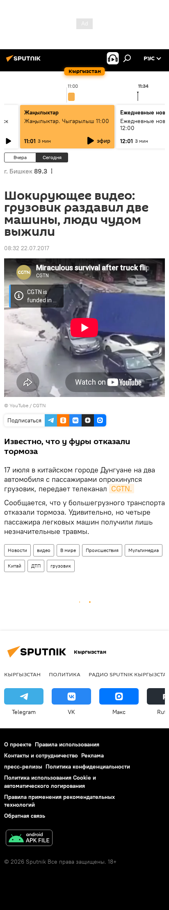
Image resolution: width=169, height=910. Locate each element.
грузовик (60, 566)
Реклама (92, 755)
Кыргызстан (22, 674)
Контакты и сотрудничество (41, 755)
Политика (64, 674)
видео (43, 550)
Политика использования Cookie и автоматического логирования (50, 781)
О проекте (18, 744)
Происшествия (102, 550)
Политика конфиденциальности (88, 766)
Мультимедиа (143, 550)
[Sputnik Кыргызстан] (24, 61)
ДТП (36, 566)
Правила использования (67, 744)
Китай (14, 566)
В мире (68, 550)
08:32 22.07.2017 (26, 248)
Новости (17, 550)
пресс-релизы (23, 766)
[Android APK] (29, 839)
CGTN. (121, 488)
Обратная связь (24, 815)
